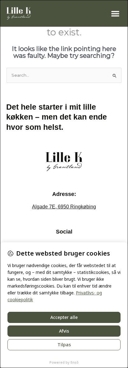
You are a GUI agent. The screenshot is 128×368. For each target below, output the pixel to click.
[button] (115, 13)
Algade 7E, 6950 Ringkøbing (64, 206)
